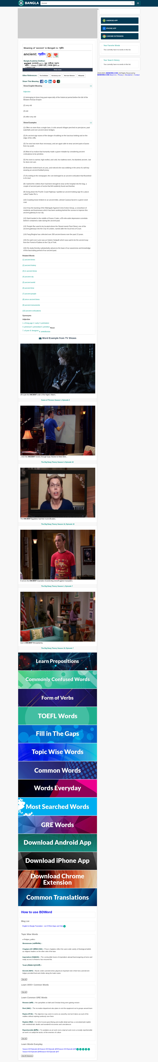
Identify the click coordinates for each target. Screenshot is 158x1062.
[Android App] (57, 851)
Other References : (30, 75)
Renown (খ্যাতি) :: (28, 1003)
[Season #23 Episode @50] (80, 1050)
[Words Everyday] (57, 797)
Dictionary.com (56, 75)
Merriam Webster (69, 75)
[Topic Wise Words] (57, 760)
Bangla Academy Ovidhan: (34, 61)
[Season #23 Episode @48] (86, 1050)
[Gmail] (55, 82)
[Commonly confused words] (57, 688)
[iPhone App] (57, 869)
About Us (113, 75)
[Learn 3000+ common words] (57, 778)
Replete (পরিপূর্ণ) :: (28, 1022)
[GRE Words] (57, 833)
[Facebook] (42, 82)
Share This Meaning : (31, 81)
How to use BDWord (36, 912)
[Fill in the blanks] (57, 742)
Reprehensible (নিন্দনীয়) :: (31, 1030)
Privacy (120, 75)
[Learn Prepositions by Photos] (57, 670)
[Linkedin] (50, 82)
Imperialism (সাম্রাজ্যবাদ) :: (31, 957)
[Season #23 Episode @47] (89, 1050)
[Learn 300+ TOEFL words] (57, 724)
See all (24, 979)
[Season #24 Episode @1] (77, 1050)
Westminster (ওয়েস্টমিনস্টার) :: (32, 943)
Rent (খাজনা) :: (27, 1008)
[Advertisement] (57, 23)
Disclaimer (128, 75)
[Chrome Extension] (57, 887)
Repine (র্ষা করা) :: (28, 1014)
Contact (137, 75)
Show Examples (57, 123)
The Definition (44, 75)
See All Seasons (27, 1056)
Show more (57, 69)
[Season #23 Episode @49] (83, 1050)
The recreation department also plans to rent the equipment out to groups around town (57, 1008)
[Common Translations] (57, 905)
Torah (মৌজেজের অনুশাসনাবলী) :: (32, 965)
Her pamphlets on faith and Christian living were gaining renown (50, 1003)
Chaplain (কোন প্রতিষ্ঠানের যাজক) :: (33, 949)
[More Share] (58, 82)
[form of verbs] (57, 706)
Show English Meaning (57, 86)
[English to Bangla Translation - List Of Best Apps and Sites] (64, 927)
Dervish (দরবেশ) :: (28, 971)
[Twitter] (46, 82)
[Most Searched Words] (57, 815)
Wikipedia (81, 75)
